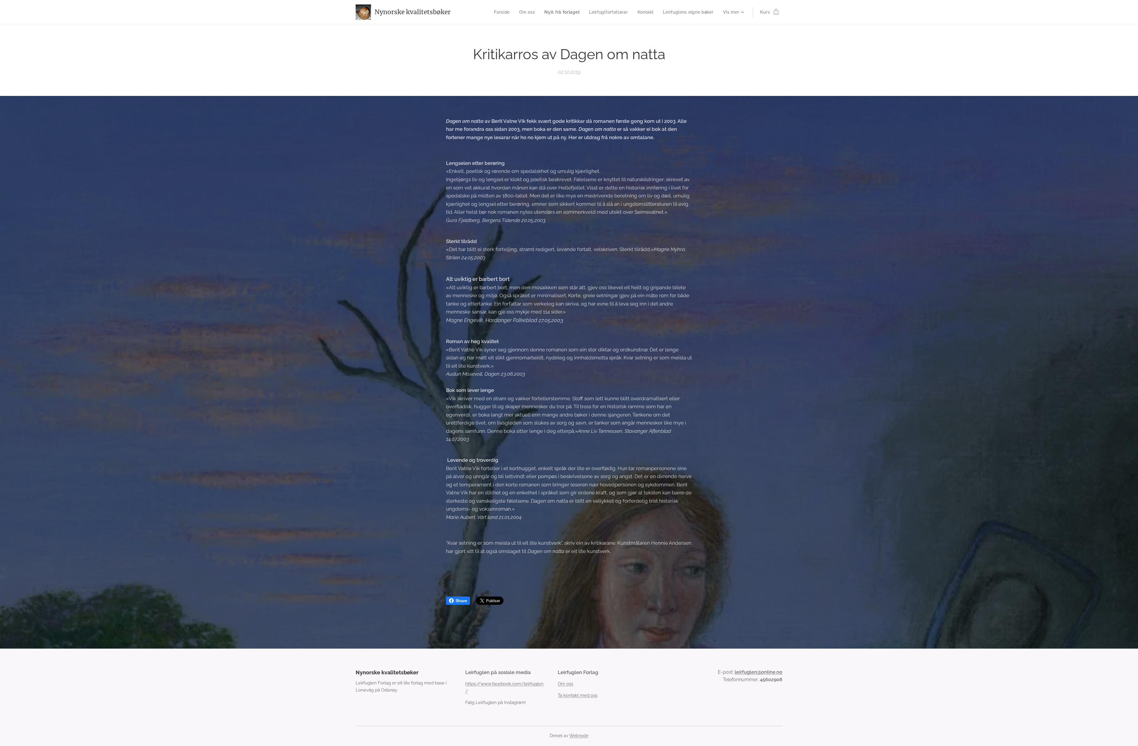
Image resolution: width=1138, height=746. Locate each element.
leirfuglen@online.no (758, 672)
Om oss (565, 683)
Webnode (578, 735)
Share (461, 600)
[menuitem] (503, 12)
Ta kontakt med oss (577, 695)
